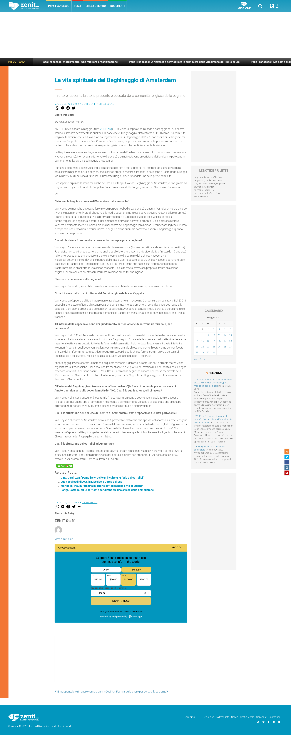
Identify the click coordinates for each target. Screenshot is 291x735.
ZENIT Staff (89, 104)
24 (213, 346)
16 (208, 341)
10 (213, 335)
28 (197, 352)
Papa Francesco (58, 6)
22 (202, 346)
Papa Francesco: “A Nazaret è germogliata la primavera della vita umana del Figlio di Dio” (152, 61)
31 (213, 352)
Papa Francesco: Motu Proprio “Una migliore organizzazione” (48, 61)
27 (230, 346)
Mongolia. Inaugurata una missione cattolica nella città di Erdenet (102, 485)
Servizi (234, 717)
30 (208, 352)
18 (219, 341)
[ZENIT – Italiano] (27, 6)
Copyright (261, 717)
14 (197, 341)
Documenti (117, 6)
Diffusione (209, 717)
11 (219, 335)
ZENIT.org (106, 128)
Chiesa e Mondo (96, 6)
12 (225, 335)
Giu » (202, 359)
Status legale (247, 717)
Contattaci (274, 717)
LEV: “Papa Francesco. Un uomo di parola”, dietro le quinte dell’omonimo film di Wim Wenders (213, 419)
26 (225, 346)
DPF (199, 717)
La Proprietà (222, 717)
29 (202, 352)
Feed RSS (215, 373)
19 (225, 341)
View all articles (64, 538)
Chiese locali (106, 104)
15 (202, 341)
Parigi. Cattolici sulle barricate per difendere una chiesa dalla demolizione (107, 489)
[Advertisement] (145, 35)
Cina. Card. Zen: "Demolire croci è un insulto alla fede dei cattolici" (102, 477)
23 (208, 346)
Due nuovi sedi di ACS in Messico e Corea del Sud (91, 481)
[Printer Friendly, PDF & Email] (64, 466)
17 (213, 341)
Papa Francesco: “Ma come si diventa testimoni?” (250, 61)
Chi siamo (189, 717)
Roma (77, 6)
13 (230, 335)
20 (230, 341)
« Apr (196, 359)
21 (197, 346)
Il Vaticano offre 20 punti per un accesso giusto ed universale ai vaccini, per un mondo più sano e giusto (213, 382)
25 (219, 346)
